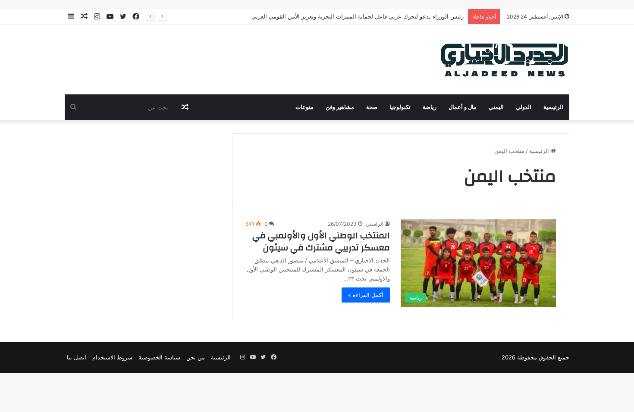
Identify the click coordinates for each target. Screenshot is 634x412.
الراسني (374, 224)
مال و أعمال (463, 107)
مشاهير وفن (340, 107)
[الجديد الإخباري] (504, 59)
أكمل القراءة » (365, 294)
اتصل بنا (76, 357)
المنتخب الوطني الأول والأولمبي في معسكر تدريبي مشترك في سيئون (321, 242)
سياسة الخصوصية (159, 357)
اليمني (496, 107)
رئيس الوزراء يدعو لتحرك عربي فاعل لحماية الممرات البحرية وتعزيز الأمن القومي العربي (357, 16)
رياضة (429, 107)
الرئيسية (553, 107)
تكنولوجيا (400, 107)
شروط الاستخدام (112, 357)
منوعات (304, 107)
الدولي (523, 107)
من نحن (195, 357)
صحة (371, 107)
